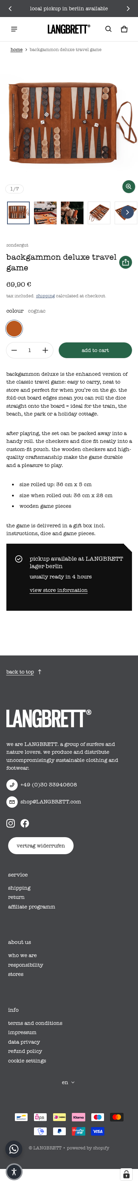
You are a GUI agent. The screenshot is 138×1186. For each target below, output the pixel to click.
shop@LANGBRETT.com (51, 801)
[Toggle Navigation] (14, 29)
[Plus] (45, 350)
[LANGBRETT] (69, 29)
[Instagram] (10, 823)
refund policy (25, 1051)
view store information (59, 590)
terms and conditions (35, 1023)
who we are (22, 955)
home (17, 49)
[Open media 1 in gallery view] (18, 213)
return (16, 897)
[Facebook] (25, 823)
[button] (108, 29)
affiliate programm (31, 907)
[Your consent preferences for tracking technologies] (126, 1174)
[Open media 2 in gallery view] (45, 213)
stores (15, 974)
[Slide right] (128, 8)
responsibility (25, 965)
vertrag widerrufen (41, 845)
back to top (20, 672)
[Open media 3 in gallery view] (72, 213)
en (65, 1082)
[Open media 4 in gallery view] (99, 213)
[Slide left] (10, 8)
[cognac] (14, 328)
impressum (22, 1032)
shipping (45, 295)
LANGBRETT (47, 1148)
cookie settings (27, 1061)
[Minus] (14, 350)
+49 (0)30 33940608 (49, 784)
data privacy (24, 1042)
